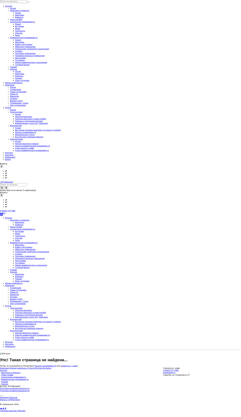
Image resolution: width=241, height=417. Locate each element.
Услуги (31, 368)
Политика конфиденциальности (14, 388)
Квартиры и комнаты (10, 373)
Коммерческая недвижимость (15, 379)
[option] (123, 171)
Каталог (3, 370)
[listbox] (120, 174)
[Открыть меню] (120, 214)
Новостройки (7, 375)
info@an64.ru (169, 373)
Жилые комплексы (19, 368)
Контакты (47, 368)
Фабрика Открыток (8, 397)
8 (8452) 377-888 (7, 211)
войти (2, 213)
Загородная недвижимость (13, 377)
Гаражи (4, 382)
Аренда (4, 384)
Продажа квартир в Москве (12, 411)
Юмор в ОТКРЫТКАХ (10, 400)
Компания (5, 368)
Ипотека (38, 368)
